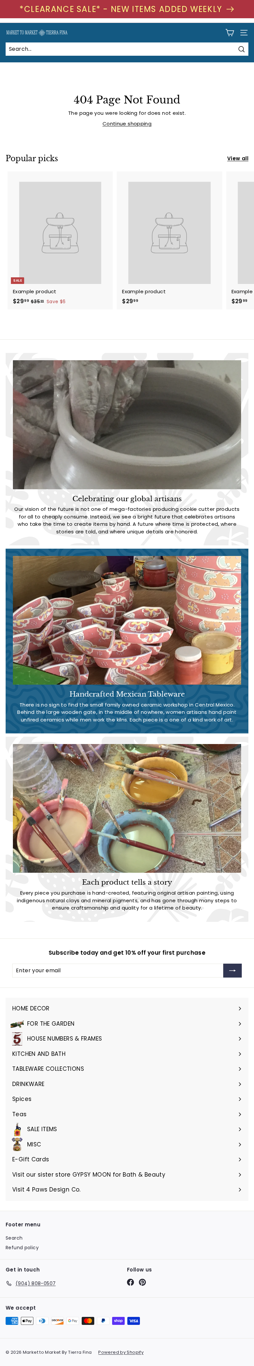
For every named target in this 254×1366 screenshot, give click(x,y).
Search (14, 1238)
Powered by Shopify (121, 1352)
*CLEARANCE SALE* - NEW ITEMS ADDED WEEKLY (121, 9)
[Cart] (229, 32)
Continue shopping (127, 123)
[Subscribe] (232, 971)
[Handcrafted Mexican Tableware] (127, 620)
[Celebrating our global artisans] (127, 424)
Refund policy (22, 1247)
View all (237, 158)
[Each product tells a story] (127, 808)
